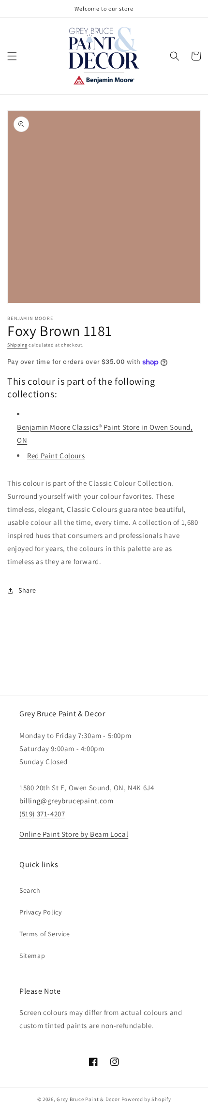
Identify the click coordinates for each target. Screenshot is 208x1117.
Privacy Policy (40, 912)
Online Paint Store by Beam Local (73, 834)
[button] (12, 56)
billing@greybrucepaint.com (66, 800)
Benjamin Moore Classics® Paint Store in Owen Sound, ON (105, 433)
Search (30, 890)
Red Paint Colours (56, 455)
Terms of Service (44, 933)
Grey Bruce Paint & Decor (88, 1099)
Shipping (17, 345)
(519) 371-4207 (42, 813)
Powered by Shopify (146, 1099)
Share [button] (27, 590)
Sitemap (32, 955)
